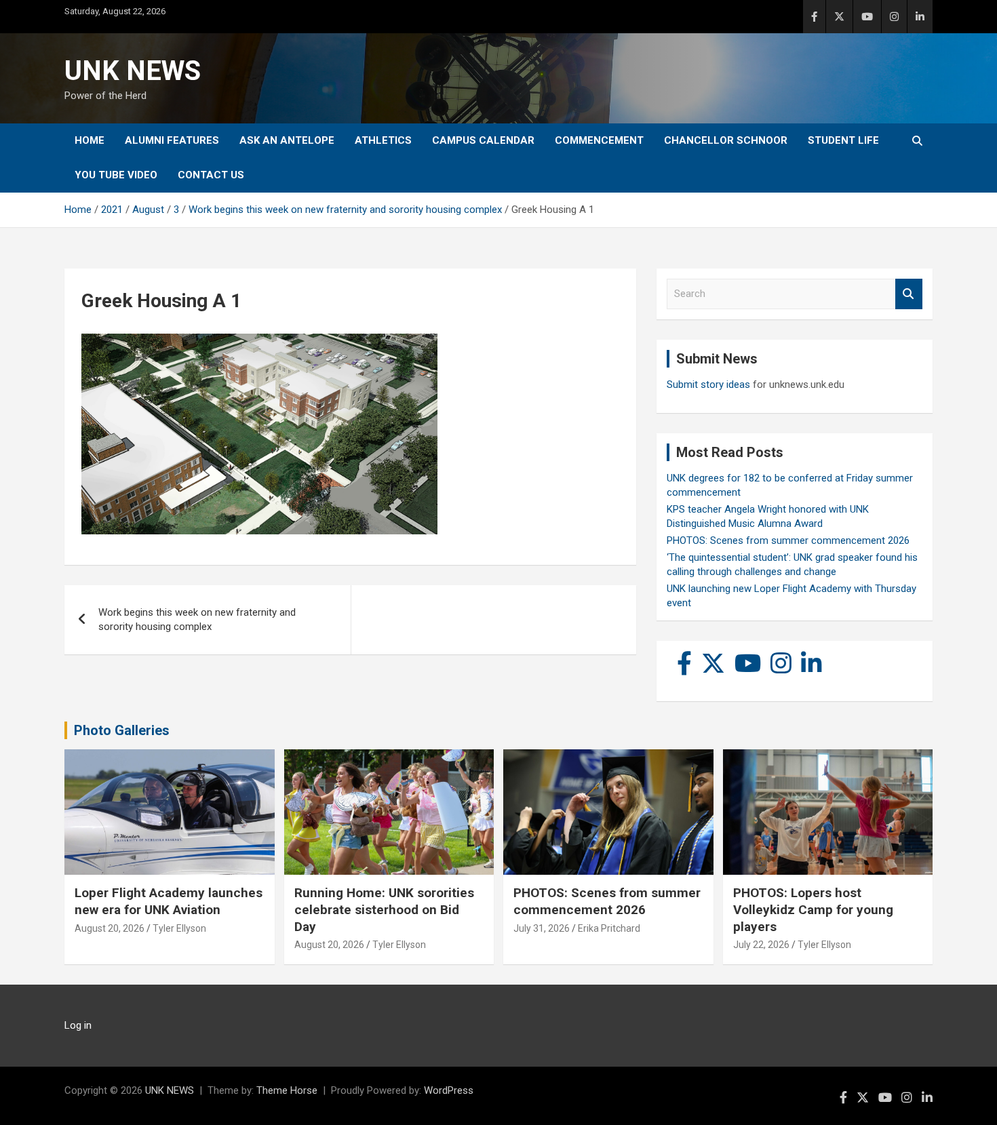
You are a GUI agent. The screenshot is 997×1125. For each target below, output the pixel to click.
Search (908, 294)
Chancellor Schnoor (725, 140)
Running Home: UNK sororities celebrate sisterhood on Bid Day (384, 909)
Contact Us (211, 175)
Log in (78, 1025)
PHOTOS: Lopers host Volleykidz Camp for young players (813, 909)
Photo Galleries (122, 730)
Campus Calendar (483, 140)
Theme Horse (286, 1090)
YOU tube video (116, 175)
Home (89, 140)
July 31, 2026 (541, 928)
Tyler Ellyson (179, 928)
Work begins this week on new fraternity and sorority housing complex (197, 619)
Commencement (599, 140)
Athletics (383, 140)
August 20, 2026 (109, 928)
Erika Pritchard (609, 928)
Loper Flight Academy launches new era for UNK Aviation (168, 901)
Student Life (843, 140)
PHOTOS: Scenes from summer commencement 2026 (788, 540)
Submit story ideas (708, 384)
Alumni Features (172, 140)
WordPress (448, 1090)
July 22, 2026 (761, 944)
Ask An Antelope (286, 140)
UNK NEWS (132, 71)
